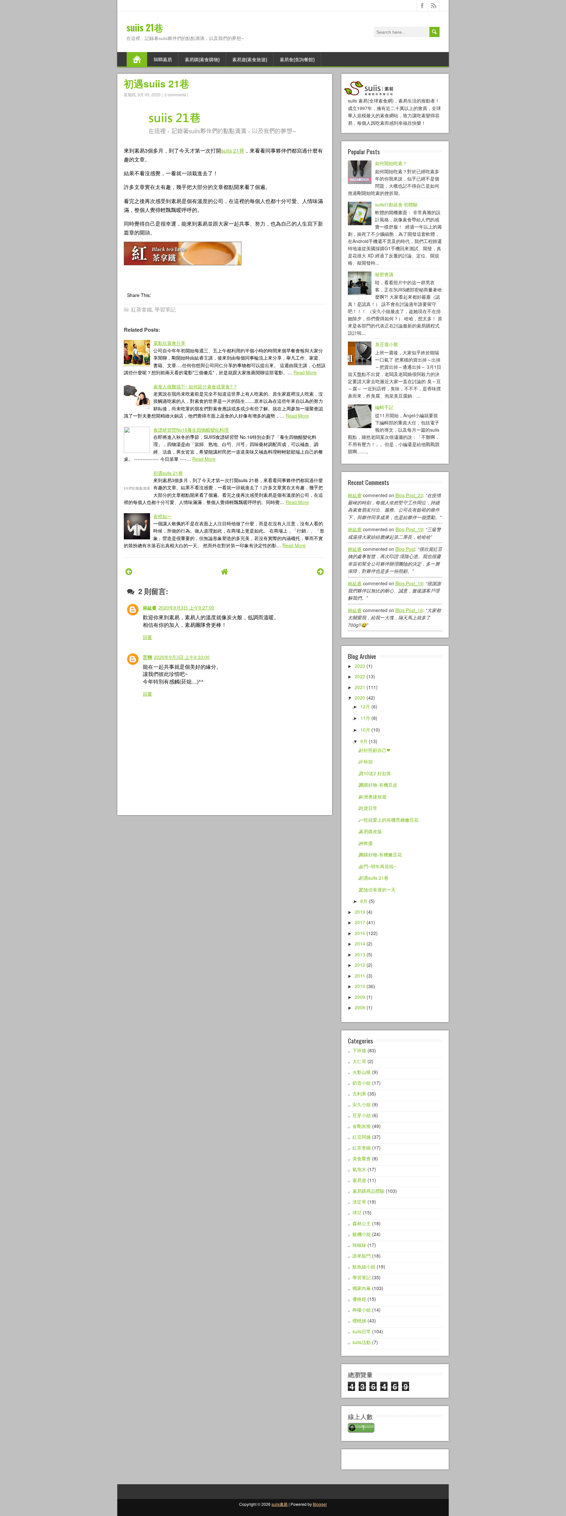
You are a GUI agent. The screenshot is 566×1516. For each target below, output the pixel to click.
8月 (364, 901)
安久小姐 (361, 1104)
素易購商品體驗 (368, 1191)
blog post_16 (409, 610)
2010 (360, 986)
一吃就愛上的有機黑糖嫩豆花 (389, 819)
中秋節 (366, 761)
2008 (360, 1007)
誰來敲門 (361, 1255)
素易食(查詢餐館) (297, 59)
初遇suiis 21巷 (156, 83)
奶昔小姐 (361, 1082)
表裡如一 (162, 516)
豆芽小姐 (361, 1115)
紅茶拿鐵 (141, 309)
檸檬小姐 (361, 1309)
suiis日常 (361, 1331)
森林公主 (361, 1223)
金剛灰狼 (361, 1126)
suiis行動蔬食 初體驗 (396, 204)
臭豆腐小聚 (386, 344)
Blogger (320, 1504)
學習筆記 (165, 309)
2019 (360, 911)
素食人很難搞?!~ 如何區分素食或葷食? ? (194, 386)
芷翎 (147, 657)
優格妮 (359, 1299)
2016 (360, 933)
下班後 (359, 1050)
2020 (360, 697)
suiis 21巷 (144, 27)
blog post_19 (409, 529)
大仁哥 (359, 1061)
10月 (365, 729)
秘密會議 (384, 274)
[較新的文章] (128, 571)
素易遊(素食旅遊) (249, 59)
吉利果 (359, 1093)
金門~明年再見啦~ (377, 866)
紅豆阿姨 (361, 1136)
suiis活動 (361, 1342)
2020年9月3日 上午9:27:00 (186, 607)
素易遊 (359, 1180)
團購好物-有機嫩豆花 (380, 854)
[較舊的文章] (320, 571)
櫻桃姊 (359, 1320)
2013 (360, 954)
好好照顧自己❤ (374, 750)
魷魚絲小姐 (363, 1266)
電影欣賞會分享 (169, 343)
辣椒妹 (359, 1245)
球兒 (357, 1212)
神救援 (366, 843)
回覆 (147, 637)
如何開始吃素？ (391, 163)
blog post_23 (409, 495)
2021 (360, 687)
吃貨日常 (368, 808)
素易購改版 (370, 831)
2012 (360, 965)
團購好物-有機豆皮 (378, 784)
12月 (365, 706)
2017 (360, 922)
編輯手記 (384, 407)
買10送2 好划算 (375, 773)
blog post (405, 549)
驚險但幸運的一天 (377, 889)
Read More (305, 372)
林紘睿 (150, 607)
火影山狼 (361, 1072)
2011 (360, 975)
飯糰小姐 (361, 1234)
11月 (365, 718)
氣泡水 (359, 1169)
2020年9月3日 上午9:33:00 (182, 657)
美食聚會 (361, 1158)
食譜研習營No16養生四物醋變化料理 (191, 429)
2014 (360, 943)
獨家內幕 (361, 1288)
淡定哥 (359, 1201)
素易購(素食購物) (202, 59)
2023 (360, 666)
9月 (364, 741)
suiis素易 (163, 59)
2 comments (175, 94)
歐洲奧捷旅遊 (373, 796)
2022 (360, 676)
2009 (360, 997)
